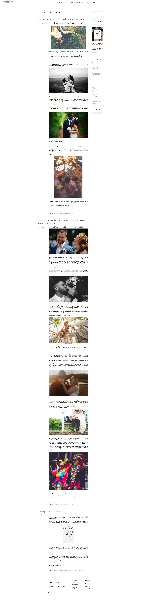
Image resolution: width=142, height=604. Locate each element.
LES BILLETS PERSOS (95, 96)
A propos (77, 2)
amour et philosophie (56, 570)
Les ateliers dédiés (75, 584)
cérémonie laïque (84, 306)
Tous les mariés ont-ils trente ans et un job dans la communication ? (63, 221)
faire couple (75, 570)
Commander (94, 52)
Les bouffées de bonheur (97, 77)
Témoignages (71, 2)
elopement (57, 56)
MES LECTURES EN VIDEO (96, 98)
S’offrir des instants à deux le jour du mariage (61, 19)
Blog (82, 2)
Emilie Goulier (41, 23)
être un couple (70, 570)
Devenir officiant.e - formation (89, 583)
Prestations (63, 2)
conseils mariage (55, 213)
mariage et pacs (62, 504)
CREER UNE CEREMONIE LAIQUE (59, 211)
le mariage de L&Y (66, 360)
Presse (86, 585)
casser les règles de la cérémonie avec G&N (68, 355)
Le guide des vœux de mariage (76, 588)
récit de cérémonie (69, 504)
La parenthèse (74, 585)
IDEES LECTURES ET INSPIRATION (59, 569)
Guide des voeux (87, 2)
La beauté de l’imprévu (96, 70)
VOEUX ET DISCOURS (96, 103)
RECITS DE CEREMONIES (96, 101)
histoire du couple (81, 570)
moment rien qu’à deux (66, 138)
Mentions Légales (88, 588)
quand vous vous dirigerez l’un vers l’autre (77, 149)
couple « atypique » (55, 307)
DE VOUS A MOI (56, 502)
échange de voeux (69, 213)
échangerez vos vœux (55, 151)
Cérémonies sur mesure (76, 582)
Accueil (58, 2)
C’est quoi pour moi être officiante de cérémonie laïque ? (96, 74)
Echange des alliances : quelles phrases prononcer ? (97, 64)
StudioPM (67, 601)
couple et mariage (62, 213)
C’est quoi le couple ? (49, 511)
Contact (94, 2)
